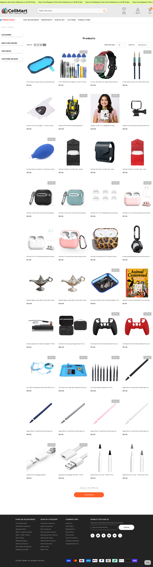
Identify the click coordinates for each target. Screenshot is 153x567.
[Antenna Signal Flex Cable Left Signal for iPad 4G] (41, 326)
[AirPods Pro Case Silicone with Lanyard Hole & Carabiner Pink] (73, 239)
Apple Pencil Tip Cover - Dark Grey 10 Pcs (135, 475)
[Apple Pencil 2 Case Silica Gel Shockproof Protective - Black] (137, 370)
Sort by (131, 45)
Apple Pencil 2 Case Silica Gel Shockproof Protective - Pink (103, 431)
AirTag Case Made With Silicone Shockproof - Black (136, 257)
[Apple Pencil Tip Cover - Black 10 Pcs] (105, 457)
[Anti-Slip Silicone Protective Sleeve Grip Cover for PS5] (105, 326)
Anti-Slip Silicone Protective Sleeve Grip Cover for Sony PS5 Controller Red (137, 344)
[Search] (72, 10)
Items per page (109, 45)
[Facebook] (93, 536)
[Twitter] (120, 536)
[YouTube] (115, 536)
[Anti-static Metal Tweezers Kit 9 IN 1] (105, 370)
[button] (35, 44)
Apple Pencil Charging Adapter (36, 475)
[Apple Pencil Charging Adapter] (41, 457)
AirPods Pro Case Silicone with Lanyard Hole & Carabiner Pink (73, 257)
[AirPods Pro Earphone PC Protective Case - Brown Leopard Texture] (105, 239)
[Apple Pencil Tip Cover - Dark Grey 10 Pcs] (137, 457)
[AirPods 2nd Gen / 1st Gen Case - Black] (73, 152)
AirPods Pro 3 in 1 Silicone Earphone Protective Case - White (41, 257)
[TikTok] (109, 536)
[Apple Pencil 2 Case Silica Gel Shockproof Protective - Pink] (105, 414)
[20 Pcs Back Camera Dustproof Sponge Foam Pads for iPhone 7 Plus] (41, 64)
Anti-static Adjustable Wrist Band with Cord (40, 387)
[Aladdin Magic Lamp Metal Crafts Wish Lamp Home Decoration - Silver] (73, 283)
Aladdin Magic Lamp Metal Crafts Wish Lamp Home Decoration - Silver (72, 300)
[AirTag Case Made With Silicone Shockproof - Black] (137, 239)
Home (3, 27)
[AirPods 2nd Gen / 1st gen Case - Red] (137, 152)
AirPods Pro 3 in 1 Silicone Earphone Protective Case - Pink (137, 213)
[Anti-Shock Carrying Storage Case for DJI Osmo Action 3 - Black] (73, 326)
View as (29, 45)
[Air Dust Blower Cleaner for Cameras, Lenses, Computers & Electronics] (41, 152)
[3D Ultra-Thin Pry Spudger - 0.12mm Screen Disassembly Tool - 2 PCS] (41, 108)
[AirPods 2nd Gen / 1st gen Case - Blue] (105, 152)
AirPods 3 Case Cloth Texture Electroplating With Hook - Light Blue (72, 213)
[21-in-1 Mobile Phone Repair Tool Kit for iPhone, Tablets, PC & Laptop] (73, 64)
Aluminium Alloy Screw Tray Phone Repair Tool (105, 300)
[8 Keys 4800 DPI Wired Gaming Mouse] (73, 108)
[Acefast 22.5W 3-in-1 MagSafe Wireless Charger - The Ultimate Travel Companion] (105, 108)
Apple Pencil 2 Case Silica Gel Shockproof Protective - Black (135, 388)
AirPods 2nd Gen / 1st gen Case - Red (134, 169)
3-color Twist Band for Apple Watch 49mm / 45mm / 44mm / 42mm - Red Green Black (104, 82)
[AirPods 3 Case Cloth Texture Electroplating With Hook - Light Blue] (73, 195)
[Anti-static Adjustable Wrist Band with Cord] (41, 370)
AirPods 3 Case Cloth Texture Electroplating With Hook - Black (40, 213)
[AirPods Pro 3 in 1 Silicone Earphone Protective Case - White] (41, 239)
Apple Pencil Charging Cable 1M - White (71, 475)
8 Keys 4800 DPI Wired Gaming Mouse (71, 125)
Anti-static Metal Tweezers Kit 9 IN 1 (102, 387)
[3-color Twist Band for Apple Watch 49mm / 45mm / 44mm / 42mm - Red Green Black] (105, 64)
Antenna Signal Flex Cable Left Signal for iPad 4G (41, 344)
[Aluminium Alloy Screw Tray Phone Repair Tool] (105, 283)
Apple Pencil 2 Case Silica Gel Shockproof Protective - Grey (71, 431)
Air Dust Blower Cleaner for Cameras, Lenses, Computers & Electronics (40, 169)
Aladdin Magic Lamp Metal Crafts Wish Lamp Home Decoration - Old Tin (40, 300)
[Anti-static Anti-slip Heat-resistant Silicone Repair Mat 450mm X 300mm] (73, 370)
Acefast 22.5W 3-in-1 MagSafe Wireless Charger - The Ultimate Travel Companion (103, 126)
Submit (126, 527)
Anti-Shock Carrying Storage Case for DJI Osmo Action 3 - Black (71, 344)
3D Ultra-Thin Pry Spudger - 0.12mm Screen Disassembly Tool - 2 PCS (40, 126)
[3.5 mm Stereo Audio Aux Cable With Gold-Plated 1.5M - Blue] (137, 64)
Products (11, 27)
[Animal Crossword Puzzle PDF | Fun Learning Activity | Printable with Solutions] (137, 283)
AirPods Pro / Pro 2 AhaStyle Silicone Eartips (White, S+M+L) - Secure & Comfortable (104, 213)
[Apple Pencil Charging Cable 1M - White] (73, 457)
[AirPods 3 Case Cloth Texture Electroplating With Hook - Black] (41, 195)
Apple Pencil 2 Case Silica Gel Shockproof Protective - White (135, 431)
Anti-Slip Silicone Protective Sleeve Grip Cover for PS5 (105, 344)
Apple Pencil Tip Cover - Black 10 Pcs (102, 475)
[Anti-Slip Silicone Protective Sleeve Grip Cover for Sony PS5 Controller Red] (137, 326)
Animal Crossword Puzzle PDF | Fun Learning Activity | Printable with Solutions (136, 300)
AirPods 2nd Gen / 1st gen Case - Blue (102, 169)
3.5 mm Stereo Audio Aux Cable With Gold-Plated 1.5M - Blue (136, 82)
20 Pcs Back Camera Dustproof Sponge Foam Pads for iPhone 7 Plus (41, 82)
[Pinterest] (104, 536)
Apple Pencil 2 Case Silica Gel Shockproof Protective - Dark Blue (39, 431)
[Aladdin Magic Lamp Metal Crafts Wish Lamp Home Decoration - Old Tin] (41, 283)
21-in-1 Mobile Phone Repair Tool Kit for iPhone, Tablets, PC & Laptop (73, 82)
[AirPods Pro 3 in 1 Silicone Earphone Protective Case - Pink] (137, 195)
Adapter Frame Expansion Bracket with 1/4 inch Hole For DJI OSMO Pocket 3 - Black (136, 126)
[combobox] (69, 10)
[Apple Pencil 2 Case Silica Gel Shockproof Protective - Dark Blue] (41, 414)
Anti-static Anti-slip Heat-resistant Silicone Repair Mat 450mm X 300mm (72, 388)
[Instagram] (98, 536)
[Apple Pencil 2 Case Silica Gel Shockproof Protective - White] (137, 414)
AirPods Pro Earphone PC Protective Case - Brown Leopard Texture (104, 257)
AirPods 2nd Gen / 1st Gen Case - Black (71, 169)
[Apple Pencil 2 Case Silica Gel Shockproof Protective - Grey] (73, 414)
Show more (89, 495)
